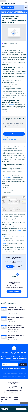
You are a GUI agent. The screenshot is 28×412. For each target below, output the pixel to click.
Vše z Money (3, 11)
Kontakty (3, 401)
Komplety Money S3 (6, 397)
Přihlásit (14, 134)
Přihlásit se (23, 364)
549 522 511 (7, 392)
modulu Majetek (10, 104)
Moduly (16, 397)
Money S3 (4, 46)
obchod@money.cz (18, 392)
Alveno (4, 243)
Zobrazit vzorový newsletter (16, 360)
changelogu (19, 251)
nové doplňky (19, 230)
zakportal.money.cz (14, 388)
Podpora (16, 399)
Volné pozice (20, 409)
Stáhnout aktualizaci (14, 291)
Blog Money (4, 399)
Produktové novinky (11, 11)
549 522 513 (14, 383)
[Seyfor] (4, 409)
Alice (4, 240)
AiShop (5, 236)
